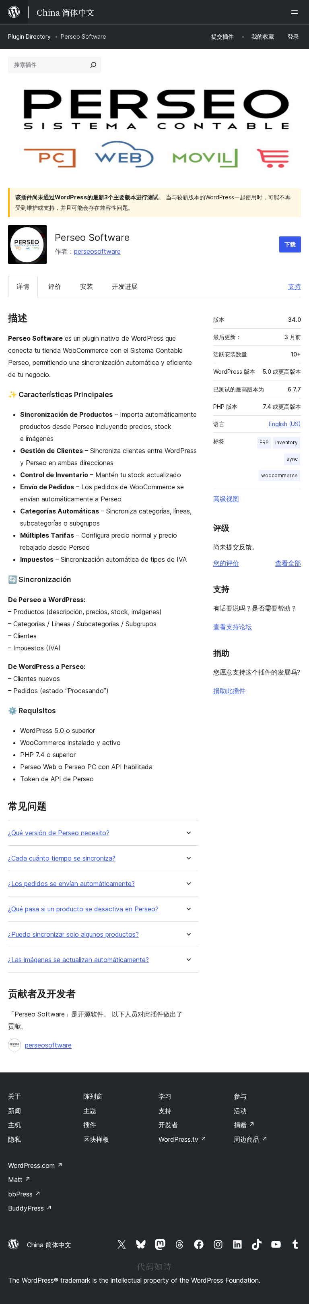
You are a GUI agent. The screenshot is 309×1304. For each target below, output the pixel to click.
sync (292, 459)
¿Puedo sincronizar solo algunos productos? (73, 934)
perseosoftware (97, 251)
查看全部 (288, 563)
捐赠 (244, 1125)
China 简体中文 (49, 1245)
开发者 (168, 1125)
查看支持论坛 (232, 627)
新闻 (14, 1111)
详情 (22, 286)
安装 (86, 286)
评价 (54, 286)
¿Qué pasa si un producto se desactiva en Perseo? (83, 909)
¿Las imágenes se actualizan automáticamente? (78, 960)
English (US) (285, 423)
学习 (165, 1096)
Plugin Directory (29, 36)
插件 (89, 1125)
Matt (19, 1180)
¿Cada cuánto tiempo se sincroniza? (61, 858)
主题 (89, 1111)
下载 (290, 244)
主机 (14, 1125)
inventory (286, 442)
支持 (294, 286)
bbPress (24, 1194)
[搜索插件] (93, 65)
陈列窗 (93, 1096)
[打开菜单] (296, 12)
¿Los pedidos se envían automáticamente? (71, 884)
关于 (14, 1096)
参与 (240, 1096)
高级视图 (226, 499)
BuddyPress (30, 1208)
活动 (240, 1111)
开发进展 (125, 286)
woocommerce (279, 475)
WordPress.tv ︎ (182, 1139)
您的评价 (226, 563)
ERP (264, 442)
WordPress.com (35, 1165)
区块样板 (96, 1139)
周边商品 (251, 1139)
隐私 (14, 1139)
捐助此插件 (229, 691)
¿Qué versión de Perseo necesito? (58, 833)
